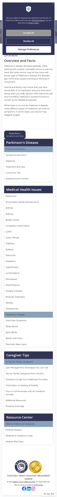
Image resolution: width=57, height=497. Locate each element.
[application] (28, 248)
